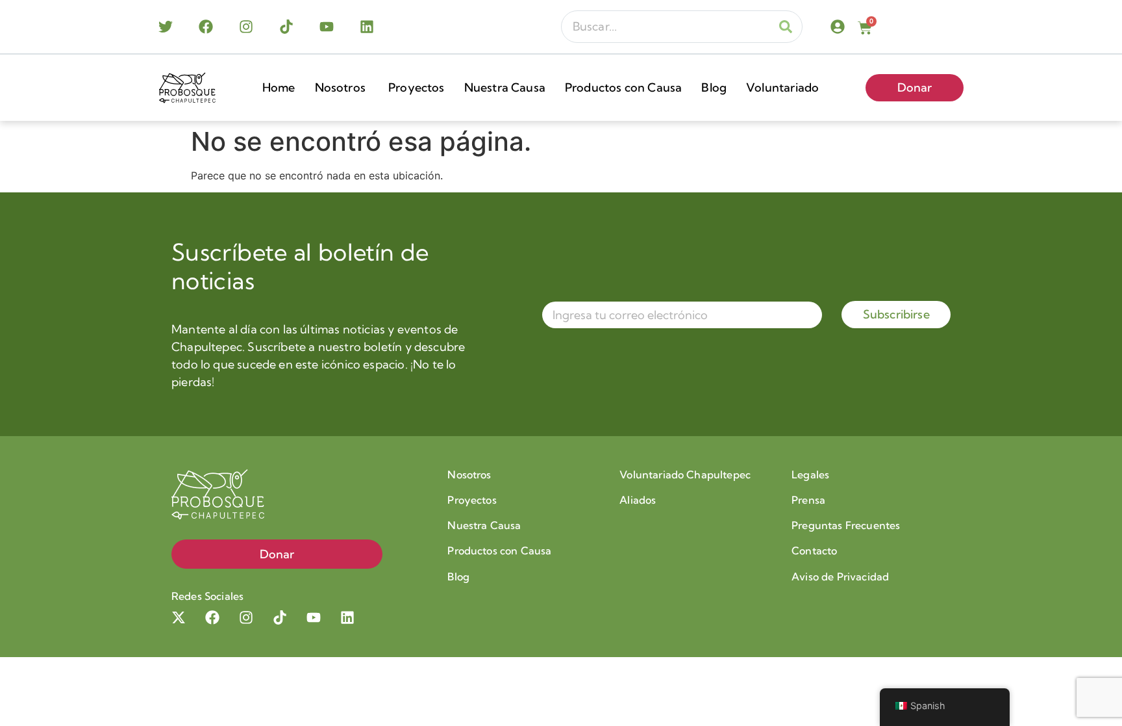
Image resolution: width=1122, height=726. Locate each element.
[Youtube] (326, 26)
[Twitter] (165, 26)
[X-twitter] (178, 617)
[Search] (785, 26)
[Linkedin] (367, 26)
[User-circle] (837, 26)
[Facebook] (206, 26)
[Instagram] (246, 26)
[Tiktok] (286, 26)
